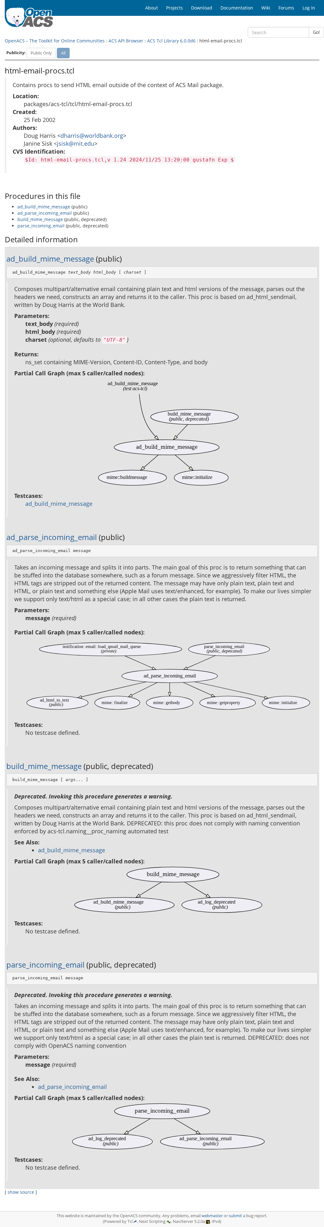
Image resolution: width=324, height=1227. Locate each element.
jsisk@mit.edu (75, 143)
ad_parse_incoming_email (44, 213)
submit (235, 1215)
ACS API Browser (126, 41)
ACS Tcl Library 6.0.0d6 (171, 41)
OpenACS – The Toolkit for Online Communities (55, 41)
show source (21, 1192)
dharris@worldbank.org (91, 135)
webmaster (212, 1215)
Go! (316, 32)
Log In (308, 8)
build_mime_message (40, 219)
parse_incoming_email (41, 226)
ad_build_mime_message (43, 207)
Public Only (41, 53)
